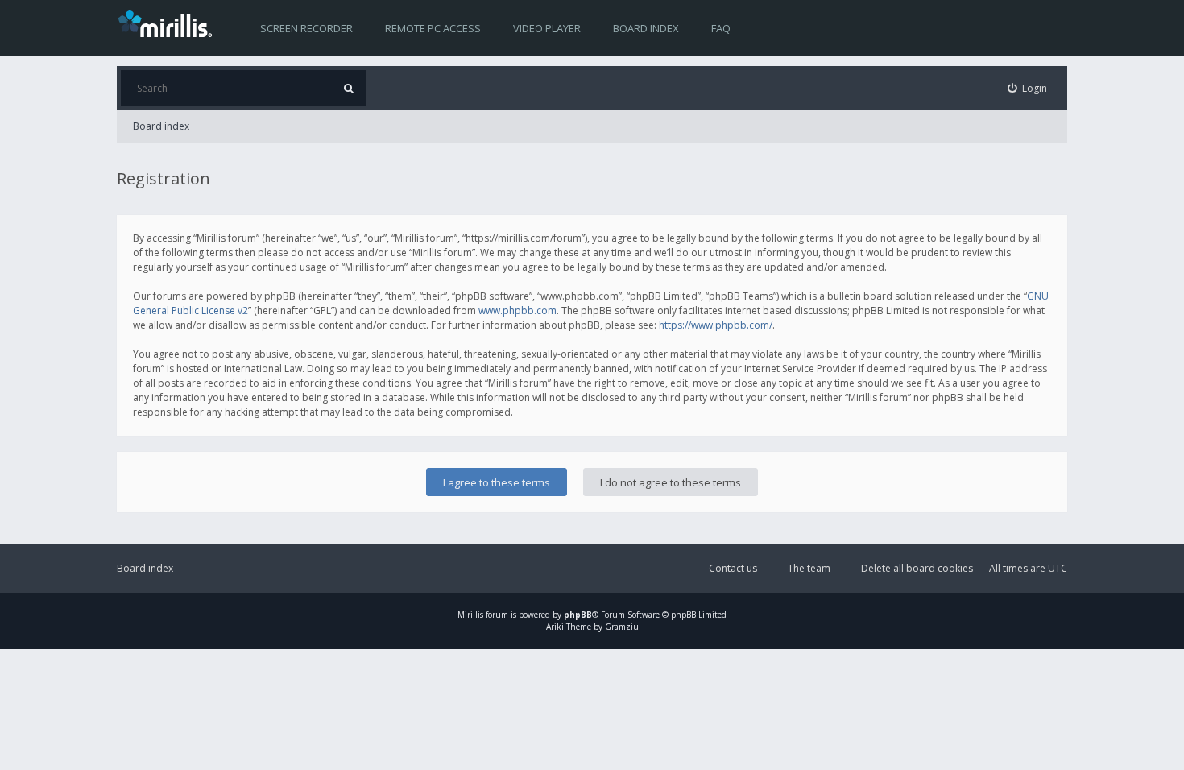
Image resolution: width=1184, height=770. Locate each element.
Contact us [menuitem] (733, 568)
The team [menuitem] (809, 568)
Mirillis (470, 614)
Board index (646, 28)
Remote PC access (433, 28)
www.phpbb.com (517, 310)
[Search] (348, 88)
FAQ (721, 28)
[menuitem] (1027, 88)
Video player (547, 28)
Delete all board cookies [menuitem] (917, 568)
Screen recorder (306, 28)
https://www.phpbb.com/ (715, 325)
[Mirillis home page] (168, 22)
